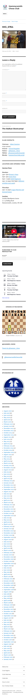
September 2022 (9, 489)
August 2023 (7, 470)
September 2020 (9, 537)
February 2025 (8, 446)
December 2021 (8, 509)
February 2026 (8, 424)
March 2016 (7, 655)
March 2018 (7, 602)
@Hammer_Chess (14, 151)
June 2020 (7, 544)
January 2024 (8, 465)
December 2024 (8, 448)
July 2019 (6, 568)
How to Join (6, 682)
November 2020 (9, 533)
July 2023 (6, 472)
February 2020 (8, 552)
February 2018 (8, 605)
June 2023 (7, 474)
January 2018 (8, 607)
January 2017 (8, 633)
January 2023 (8, 483)
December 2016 (8, 635)
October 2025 (8, 433)
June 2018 (7, 596)
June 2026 (7, 415)
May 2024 (7, 459)
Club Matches (6, 674)
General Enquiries (14, 148)
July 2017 (6, 620)
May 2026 (7, 417)
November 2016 (8, 637)
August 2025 (8, 437)
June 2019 (7, 570)
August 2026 (8, 411)
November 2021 (8, 511)
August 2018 (7, 592)
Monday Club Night (12, 285)
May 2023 (7, 476)
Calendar (5, 678)
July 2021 (6, 518)
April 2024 (7, 461)
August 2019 (7, 565)
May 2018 (7, 598)
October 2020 (8, 535)
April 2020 (7, 548)
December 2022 (8, 485)
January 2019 (8, 581)
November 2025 (9, 430)
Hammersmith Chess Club (8, 690)
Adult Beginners (16, 179)
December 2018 (8, 583)
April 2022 (7, 500)
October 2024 (8, 450)
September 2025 (9, 435)
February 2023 (8, 480)
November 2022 (9, 487)
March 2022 (7, 502)
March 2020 (7, 550)
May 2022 (7, 498)
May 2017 (6, 624)
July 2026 (7, 413)
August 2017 (7, 618)
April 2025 (7, 443)
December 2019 (8, 557)
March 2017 (7, 629)
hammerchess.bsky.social (16, 155)
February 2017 (8, 631)
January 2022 (8, 507)
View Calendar (5, 298)
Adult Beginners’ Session (14, 280)
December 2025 (8, 428)
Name (4, 93)
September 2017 (9, 616)
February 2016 (8, 657)
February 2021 (8, 526)
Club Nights (6, 670)
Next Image (15, 21)
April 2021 (7, 522)
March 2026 (7, 422)
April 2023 (7, 478)
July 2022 (6, 494)
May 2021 (7, 520)
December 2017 (8, 609)
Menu (4, 13)
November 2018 (8, 585)
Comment (5, 69)
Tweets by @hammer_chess (11, 348)
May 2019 (7, 572)
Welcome (5, 667)
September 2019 (9, 563)
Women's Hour (13, 174)
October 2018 (8, 587)
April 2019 (7, 574)
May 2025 (7, 441)
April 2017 (7, 626)
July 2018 (6, 594)
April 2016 (7, 653)
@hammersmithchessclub (16, 153)
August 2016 (7, 644)
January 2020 (8, 555)
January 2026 (8, 426)
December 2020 (8, 531)
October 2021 (8, 513)
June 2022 (7, 496)
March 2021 (7, 524)
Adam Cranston (15, 144)
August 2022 (8, 491)
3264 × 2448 (15, 51)
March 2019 (7, 576)
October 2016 (8, 640)
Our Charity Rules (7, 686)
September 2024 (9, 452)
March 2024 (7, 463)
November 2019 (8, 559)
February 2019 (8, 579)
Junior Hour (12, 176)
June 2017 (7, 622)
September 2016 (9, 642)
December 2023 (8, 467)
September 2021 (9, 515)
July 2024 (6, 457)
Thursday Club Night (12, 276)
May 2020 (7, 546)
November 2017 (8, 611)
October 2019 (8, 561)
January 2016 (8, 659)
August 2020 (8, 539)
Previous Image (6, 21)
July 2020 (6, 541)
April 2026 (7, 419)
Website (4, 108)
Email (4, 101)
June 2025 (7, 439)
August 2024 (8, 454)
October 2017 (8, 613)
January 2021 (8, 528)
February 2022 (8, 504)
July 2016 (6, 646)
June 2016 (7, 648)
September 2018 (9, 589)
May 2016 (7, 650)
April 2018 (7, 600)
